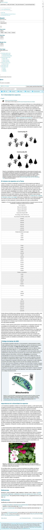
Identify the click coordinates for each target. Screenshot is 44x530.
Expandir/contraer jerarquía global (2, 91)
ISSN (15, 400)
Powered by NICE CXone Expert (17, 523)
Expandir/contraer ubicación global (42, 91)
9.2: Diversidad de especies (12, 512)
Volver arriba (3, 518)
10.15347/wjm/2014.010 (8, 400)
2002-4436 (18, 400)
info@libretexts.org (26, 528)
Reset (2, 30)
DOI (34, 399)
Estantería (13, 91)
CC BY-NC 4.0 (7, 513)
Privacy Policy (31, 527)
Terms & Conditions (38, 527)
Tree (3, 178)
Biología (21, 91)
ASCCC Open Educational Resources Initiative (26, 101)
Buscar (3, 89)
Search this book (3, 19)
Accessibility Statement (5, 528)
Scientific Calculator (5, 61)
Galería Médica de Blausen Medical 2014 (12, 399)
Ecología (28, 91)
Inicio (6, 91)
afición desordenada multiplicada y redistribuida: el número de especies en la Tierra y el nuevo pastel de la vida (21, 494)
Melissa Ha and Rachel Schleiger (11, 100)
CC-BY (22, 400)
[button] (4, 69)
